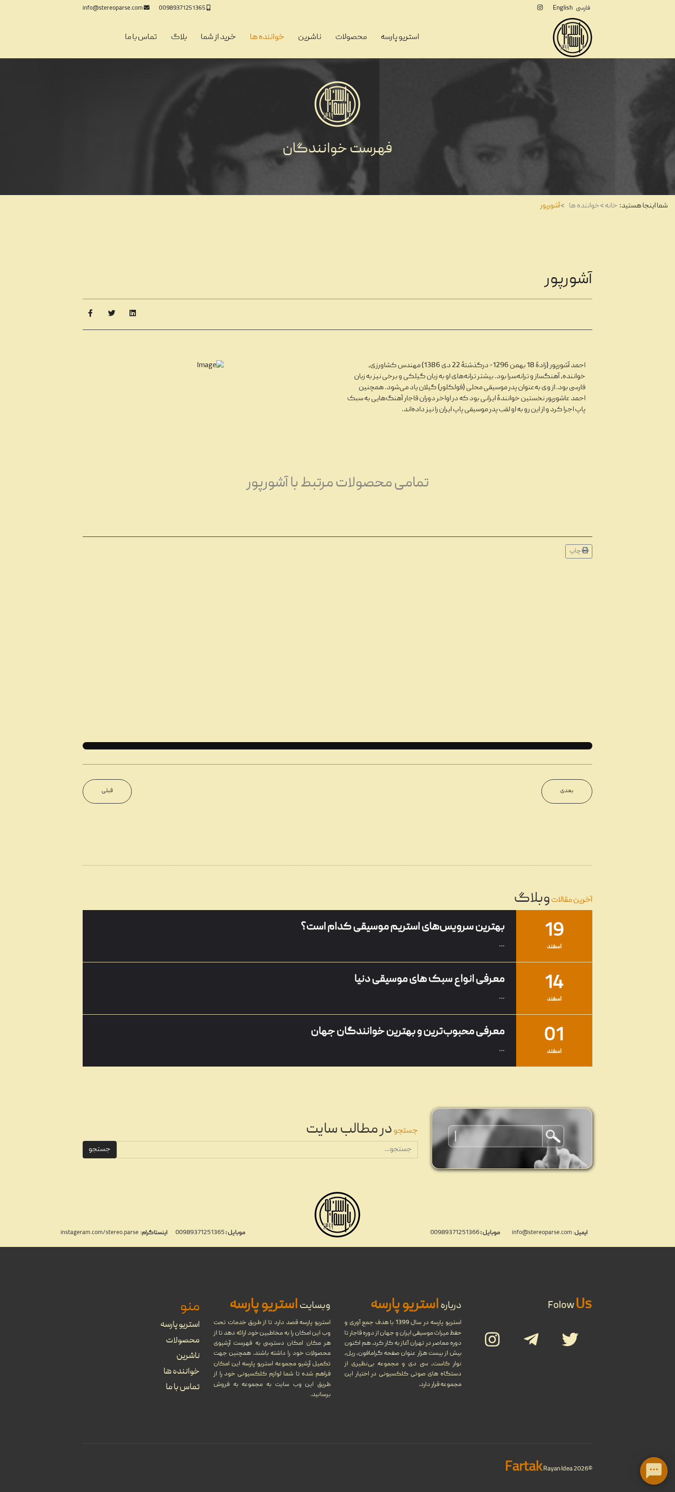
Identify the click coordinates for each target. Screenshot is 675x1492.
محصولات (351, 37)
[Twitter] (111, 314)
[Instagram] (540, 8)
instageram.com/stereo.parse (100, 1233)
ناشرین (309, 37)
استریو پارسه (400, 37)
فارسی (583, 8)
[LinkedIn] (133, 314)
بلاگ (179, 37)
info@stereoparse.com (113, 8)
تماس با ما (141, 37)
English (563, 8)
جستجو (100, 1150)
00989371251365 (182, 8)
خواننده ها (267, 37)
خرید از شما (218, 37)
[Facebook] (90, 314)
